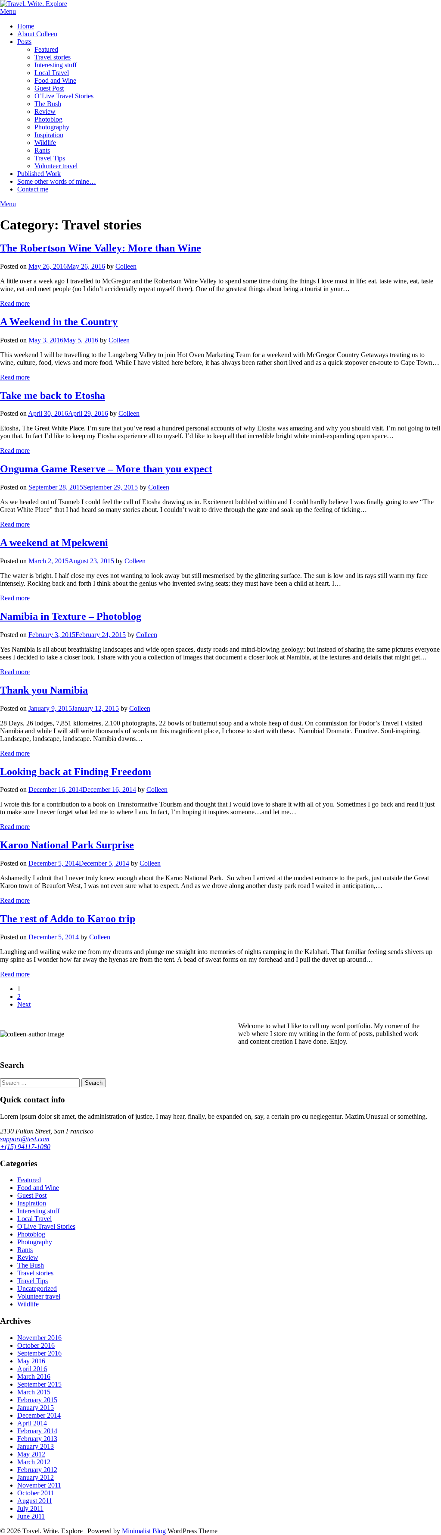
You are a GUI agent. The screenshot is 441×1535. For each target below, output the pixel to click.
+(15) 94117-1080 (25, 1146)
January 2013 (35, 1446)
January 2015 (35, 1407)
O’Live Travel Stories (63, 96)
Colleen (126, 266)
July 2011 (30, 1508)
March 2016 (33, 1376)
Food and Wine (55, 80)
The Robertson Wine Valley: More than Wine (100, 248)
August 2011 (34, 1500)
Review (45, 111)
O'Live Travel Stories (46, 1226)
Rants (42, 150)
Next (24, 1004)
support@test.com (25, 1139)
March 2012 (33, 1462)
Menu (8, 11)
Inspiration (48, 134)
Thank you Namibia (44, 690)
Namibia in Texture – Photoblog (70, 616)
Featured (46, 49)
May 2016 (31, 1361)
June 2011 (31, 1516)
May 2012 (31, 1454)
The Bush (47, 103)
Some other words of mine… (56, 181)
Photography (51, 127)
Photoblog (48, 119)
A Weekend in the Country (59, 321)
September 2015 (39, 1384)
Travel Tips (49, 158)
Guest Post (49, 88)
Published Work (39, 173)
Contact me (32, 189)
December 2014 (39, 1415)
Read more (15, 303)
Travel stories (52, 57)
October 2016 (36, 1345)
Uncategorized (37, 1288)
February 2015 (37, 1399)
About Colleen (37, 34)
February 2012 (37, 1469)
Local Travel (51, 72)
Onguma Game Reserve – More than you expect (106, 468)
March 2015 (33, 1392)
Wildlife (45, 142)
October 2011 (35, 1493)
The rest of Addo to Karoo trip (67, 918)
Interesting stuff (55, 65)
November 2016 (39, 1337)
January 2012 (35, 1477)
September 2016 (39, 1353)
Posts (24, 41)
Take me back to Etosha (52, 395)
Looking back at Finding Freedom (75, 771)
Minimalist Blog (144, 1531)
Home (25, 26)
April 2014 (32, 1423)
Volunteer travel (56, 166)
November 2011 (39, 1485)
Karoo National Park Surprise (67, 845)
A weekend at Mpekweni (54, 542)
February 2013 (37, 1438)
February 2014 (37, 1431)
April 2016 (32, 1368)
